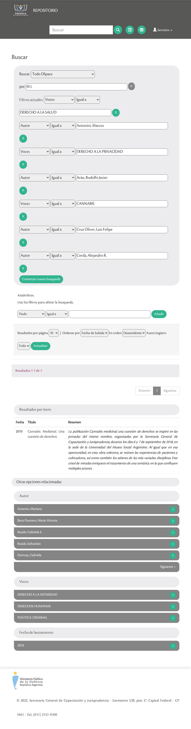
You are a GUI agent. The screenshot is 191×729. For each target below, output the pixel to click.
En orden (115, 333)
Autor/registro (156, 333)
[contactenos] (141, 30)
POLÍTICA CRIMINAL (32, 618)
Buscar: (24, 74)
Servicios (163, 30)
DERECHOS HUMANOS (34, 606)
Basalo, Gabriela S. (29, 532)
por (22, 87)
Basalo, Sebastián (29, 544)
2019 (20, 645)
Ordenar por (71, 333)
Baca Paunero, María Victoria (37, 520)
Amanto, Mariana (29, 509)
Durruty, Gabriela (29, 555)
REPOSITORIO (45, 10)
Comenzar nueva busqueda (41, 279)
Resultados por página (32, 333)
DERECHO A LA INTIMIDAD (37, 595)
